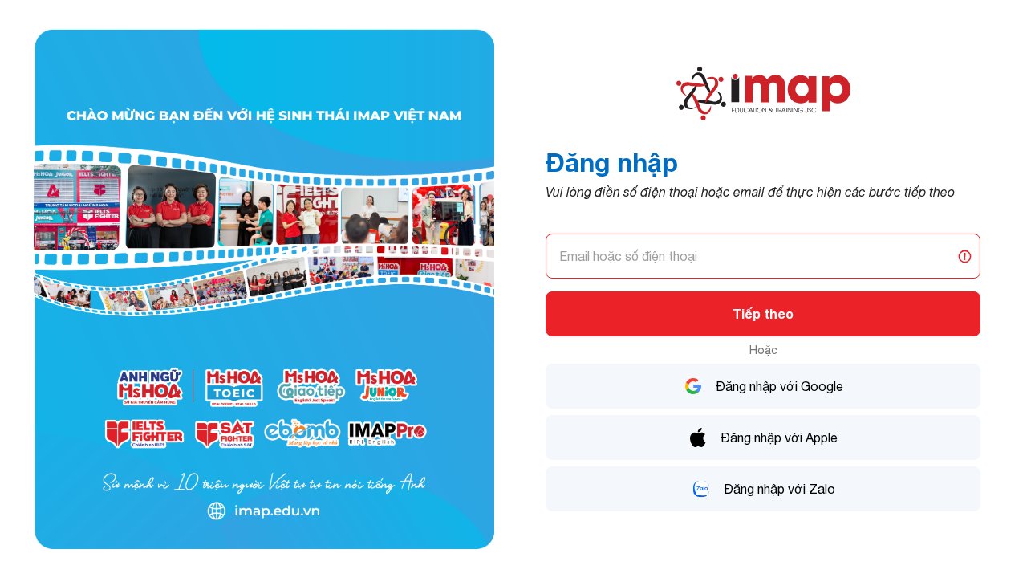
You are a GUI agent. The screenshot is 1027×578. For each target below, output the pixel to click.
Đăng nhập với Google (779, 386)
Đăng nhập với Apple (779, 437)
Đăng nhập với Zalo (779, 489)
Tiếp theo (763, 313)
